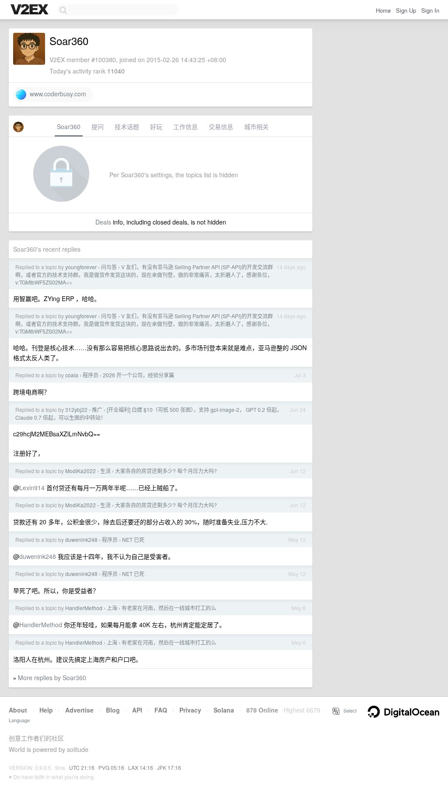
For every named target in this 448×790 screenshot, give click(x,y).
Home (383, 10)
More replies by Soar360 (52, 677)
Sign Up (406, 10)
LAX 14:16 (140, 767)
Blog (113, 710)
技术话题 (127, 126)
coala (71, 375)
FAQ (160, 710)
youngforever (81, 266)
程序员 (90, 375)
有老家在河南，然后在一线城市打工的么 (169, 607)
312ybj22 (76, 409)
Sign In (430, 10)
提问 (97, 126)
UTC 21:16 (81, 767)
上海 (112, 607)
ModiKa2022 (80, 470)
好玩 (156, 126)
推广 (97, 409)
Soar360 (68, 126)
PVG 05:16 (111, 767)
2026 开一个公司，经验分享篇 (138, 375)
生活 (105, 470)
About (18, 710)
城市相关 (256, 126)
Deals (103, 222)
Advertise (79, 710)
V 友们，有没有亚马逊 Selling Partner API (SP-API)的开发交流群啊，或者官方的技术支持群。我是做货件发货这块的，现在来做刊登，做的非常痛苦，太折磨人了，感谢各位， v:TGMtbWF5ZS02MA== (144, 274)
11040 (116, 71)
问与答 (109, 266)
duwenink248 (81, 539)
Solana (224, 710)
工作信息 (185, 126)
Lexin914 (32, 487)
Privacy (190, 710)
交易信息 (221, 126)
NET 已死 (133, 539)
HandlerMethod (83, 607)
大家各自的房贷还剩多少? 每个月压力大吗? (166, 470)
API (137, 710)
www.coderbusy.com (56, 93)
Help (46, 710)
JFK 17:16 (169, 767)
